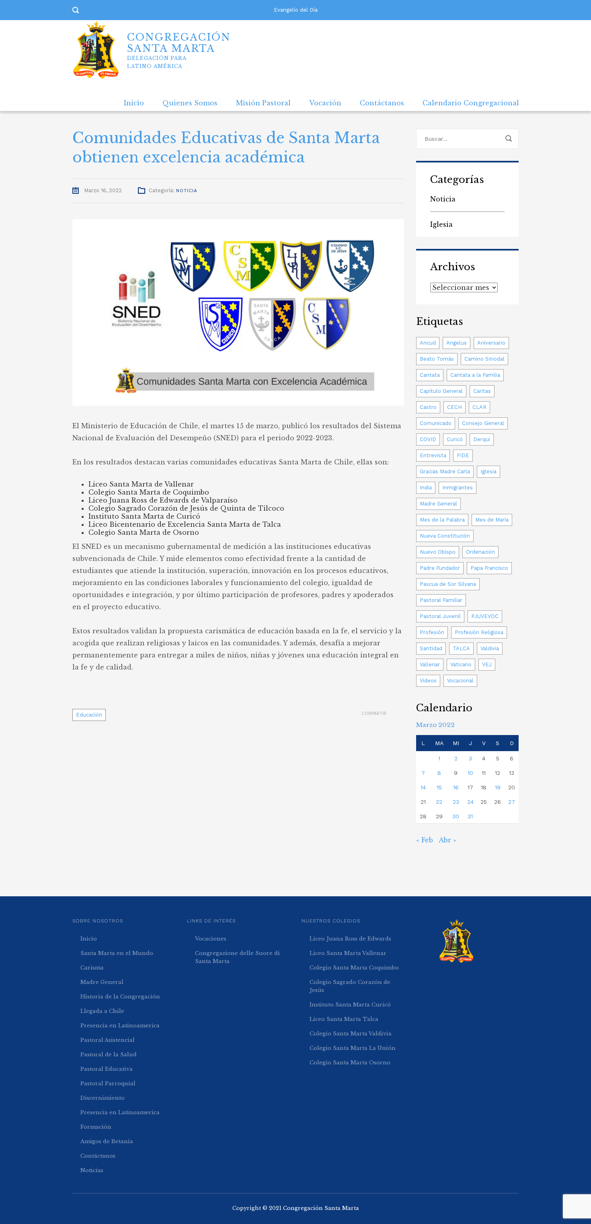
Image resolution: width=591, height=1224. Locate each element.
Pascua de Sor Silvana (448, 584)
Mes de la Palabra (442, 520)
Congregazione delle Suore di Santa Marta (237, 957)
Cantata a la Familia (475, 375)
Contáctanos (382, 103)
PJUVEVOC (485, 616)
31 (470, 816)
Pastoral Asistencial (107, 1040)
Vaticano (461, 664)
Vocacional (460, 681)
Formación (95, 1126)
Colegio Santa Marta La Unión (353, 1048)
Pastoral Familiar (441, 600)
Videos (428, 681)
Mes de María (492, 520)
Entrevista (433, 455)
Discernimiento (102, 1098)
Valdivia (489, 648)
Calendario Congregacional (471, 103)
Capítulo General (441, 391)
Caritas (482, 391)
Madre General (438, 504)
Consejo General (483, 423)
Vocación (325, 103)
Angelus (456, 343)
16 (456, 787)
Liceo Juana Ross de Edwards (350, 938)
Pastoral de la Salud (108, 1054)
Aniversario (491, 343)
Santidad (431, 648)
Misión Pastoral (263, 103)
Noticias (91, 1170)
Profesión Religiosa (479, 632)
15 (439, 787)
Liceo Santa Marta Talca (344, 1019)
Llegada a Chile (102, 1011)
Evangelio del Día (296, 10)
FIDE (463, 455)
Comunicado (435, 423)
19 (498, 787)
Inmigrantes (457, 488)
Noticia (186, 190)
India (426, 488)
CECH (454, 407)
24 (470, 802)
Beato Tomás (437, 359)
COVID (428, 439)
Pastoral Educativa (106, 1069)
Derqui (481, 439)
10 (470, 773)
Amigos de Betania (106, 1141)
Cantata (430, 375)
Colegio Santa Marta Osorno (350, 1062)
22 (439, 802)
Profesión (432, 632)
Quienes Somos (190, 103)
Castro (428, 407)
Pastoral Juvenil (440, 616)
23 (456, 802)
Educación (89, 715)
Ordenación (480, 552)
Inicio (134, 103)
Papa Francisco (489, 568)
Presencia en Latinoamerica (120, 1025)
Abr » (447, 840)
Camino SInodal (484, 359)
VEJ (487, 664)
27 (511, 802)
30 (455, 816)
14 (423, 787)
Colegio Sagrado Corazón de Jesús (350, 986)
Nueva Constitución (445, 536)
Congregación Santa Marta (321, 1208)
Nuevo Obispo (438, 552)
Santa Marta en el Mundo (116, 953)
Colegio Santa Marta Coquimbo (354, 967)
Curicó (455, 439)
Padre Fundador (440, 568)
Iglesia (441, 224)
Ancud (428, 343)
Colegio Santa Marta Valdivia (351, 1033)
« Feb (424, 840)
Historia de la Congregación (120, 996)
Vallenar (430, 664)
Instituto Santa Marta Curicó (350, 1004)
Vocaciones (210, 938)
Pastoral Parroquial (107, 1083)
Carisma (92, 967)
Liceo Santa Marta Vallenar (348, 953)
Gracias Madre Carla (445, 471)
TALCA (461, 648)
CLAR (479, 407)
